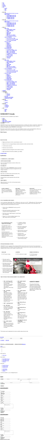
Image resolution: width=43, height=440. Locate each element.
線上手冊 (6, 96)
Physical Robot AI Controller (11, 36)
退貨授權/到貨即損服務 (9, 97)
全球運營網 (7, 105)
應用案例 (4, 90)
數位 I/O (8, 42)
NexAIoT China (5, 366)
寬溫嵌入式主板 (10, 54)
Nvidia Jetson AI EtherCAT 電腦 (12, 39)
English (6, 8)
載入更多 (2, 337)
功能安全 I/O (9, 44)
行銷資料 (8, 95)
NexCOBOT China (6, 359)
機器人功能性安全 (10, 30)
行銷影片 (6, 102)
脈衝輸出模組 (9, 78)
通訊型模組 (9, 45)
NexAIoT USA (5, 367)
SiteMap (4, 370)
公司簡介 (6, 104)
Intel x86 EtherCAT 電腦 (11, 38)
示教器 (8, 31)
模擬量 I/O (9, 43)
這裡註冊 (7, 340)
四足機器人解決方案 (10, 17)
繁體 (5, 9)
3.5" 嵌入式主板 (10, 55)
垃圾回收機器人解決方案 (11, 15)
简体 (5, 10)
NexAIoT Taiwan (5, 365)
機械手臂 (8, 65)
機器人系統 (5, 120)
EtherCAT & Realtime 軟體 (11, 40)
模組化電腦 (9, 56)
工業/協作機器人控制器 (11, 29)
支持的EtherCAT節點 (8, 98)
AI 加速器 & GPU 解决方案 (12, 53)
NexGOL (4, 361)
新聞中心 (6, 100)
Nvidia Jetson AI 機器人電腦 (12, 50)
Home (4, 118)
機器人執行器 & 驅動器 (11, 66)
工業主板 (8, 57)
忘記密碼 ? (2, 340)
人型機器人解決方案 (10, 18)
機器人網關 (9, 32)
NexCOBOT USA (6, 360)
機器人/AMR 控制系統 (11, 51)
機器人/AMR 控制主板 (11, 52)
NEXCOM (4, 355)
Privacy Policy (5, 369)
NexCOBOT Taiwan (6, 358)
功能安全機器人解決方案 (11, 16)
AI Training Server (10, 49)
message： (2, 407)
